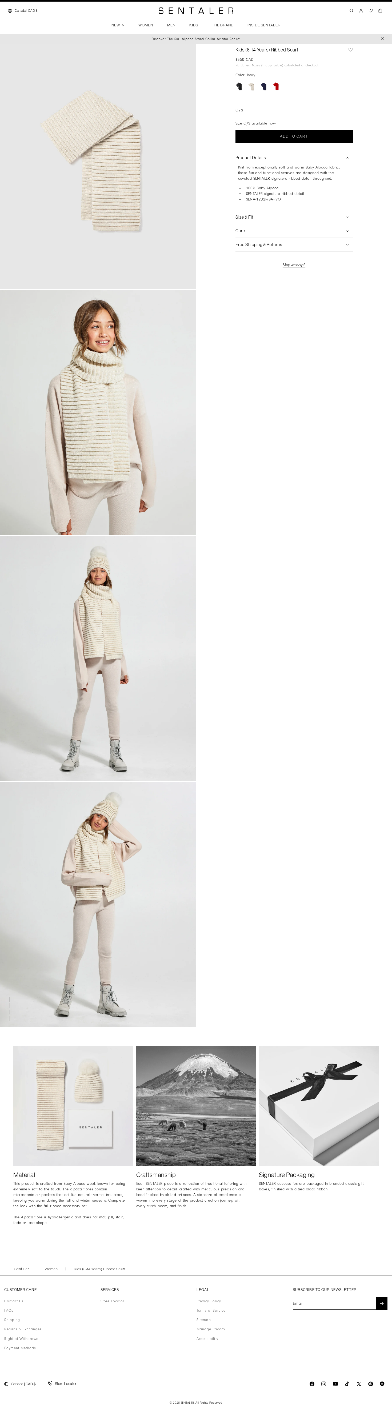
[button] (118, 26)
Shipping (12, 1320)
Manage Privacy (211, 1329)
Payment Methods (20, 1348)
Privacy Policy (209, 1301)
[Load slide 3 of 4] (11, 1012)
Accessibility (207, 1339)
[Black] (239, 86)
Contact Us (14, 1301)
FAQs (8, 1310)
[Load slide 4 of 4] (11, 1018)
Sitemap (204, 1320)
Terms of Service (211, 1310)
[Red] (276, 86)
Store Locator (113, 1301)
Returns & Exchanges (23, 1329)
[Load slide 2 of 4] (11, 1005)
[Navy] (263, 86)
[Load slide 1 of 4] (11, 999)
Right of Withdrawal (22, 1339)
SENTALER (187, 1402)
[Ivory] (251, 86)
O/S (239, 110)
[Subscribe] (381, 1303)
